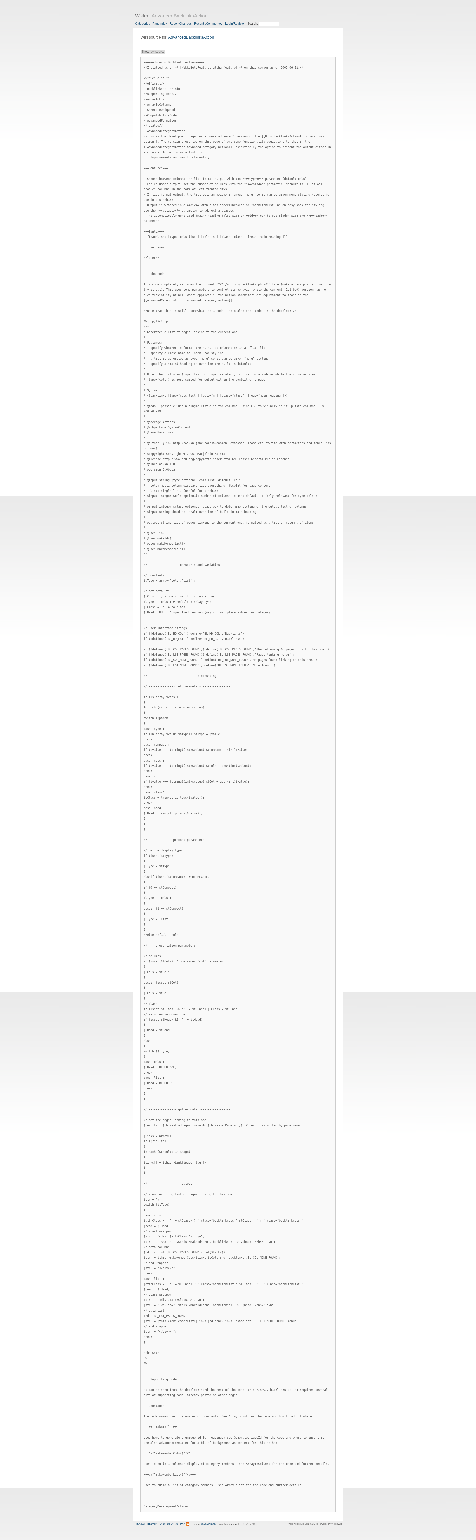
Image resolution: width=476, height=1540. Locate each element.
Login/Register (235, 23)
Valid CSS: (310, 1524)
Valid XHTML (295, 1524)
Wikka (141, 15)
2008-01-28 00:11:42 (172, 1523)
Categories (142, 23)
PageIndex (159, 23)
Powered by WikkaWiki (330, 1524)
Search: (253, 23)
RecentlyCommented (208, 23)
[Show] (140, 1523)
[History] (152, 1523)
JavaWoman (208, 1523)
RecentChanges (181, 23)
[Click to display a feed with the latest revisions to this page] (187, 1523)
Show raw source (153, 51)
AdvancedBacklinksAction (180, 15)
